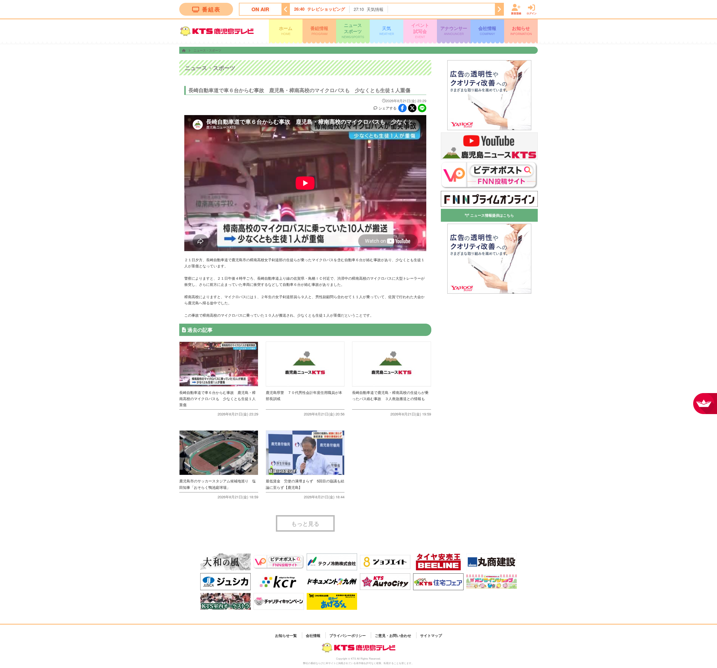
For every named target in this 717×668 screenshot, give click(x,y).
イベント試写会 (420, 30)
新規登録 (516, 13)
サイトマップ (431, 635)
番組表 (211, 9)
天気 (386, 30)
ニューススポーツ (353, 30)
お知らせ (521, 30)
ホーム (285, 30)
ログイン (532, 13)
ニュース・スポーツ (207, 50)
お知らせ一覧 (286, 635)
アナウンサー (453, 30)
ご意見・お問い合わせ (393, 635)
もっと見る (305, 523)
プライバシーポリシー (347, 635)
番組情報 (319, 30)
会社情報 (487, 30)
